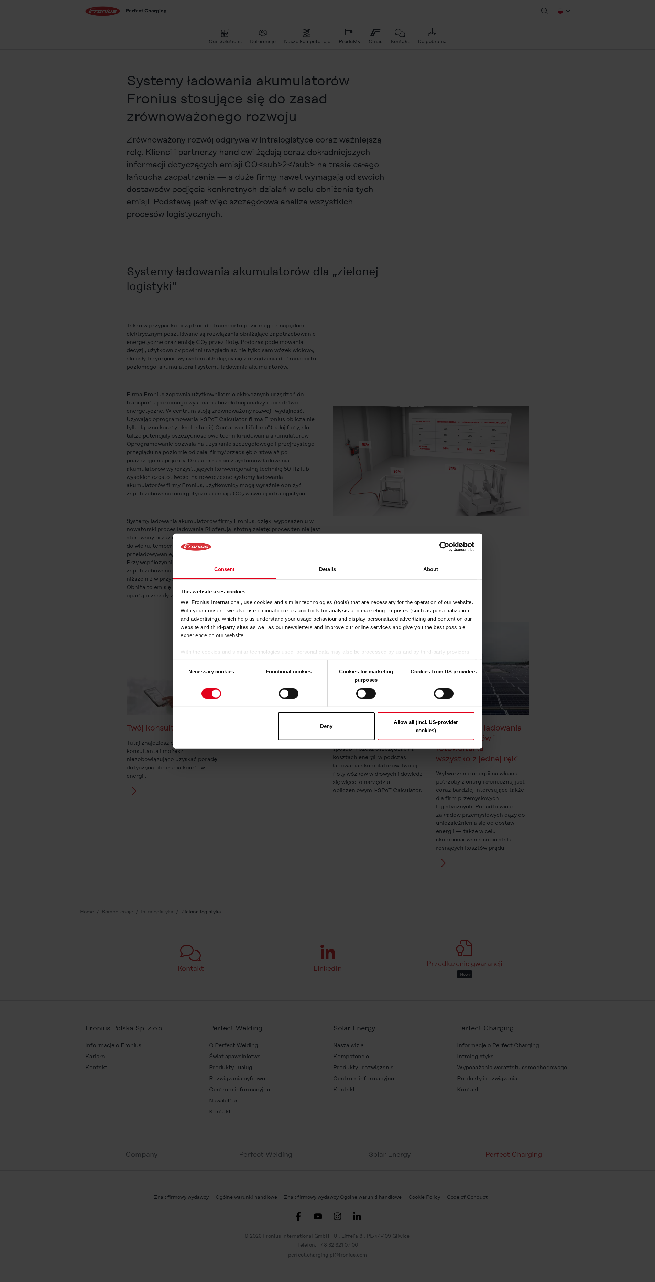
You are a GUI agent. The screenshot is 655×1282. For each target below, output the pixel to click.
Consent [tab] (224, 569)
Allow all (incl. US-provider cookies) (426, 726)
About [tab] (430, 569)
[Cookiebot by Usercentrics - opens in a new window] (444, 547)
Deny (326, 726)
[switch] (288, 693)
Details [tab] (327, 569)
